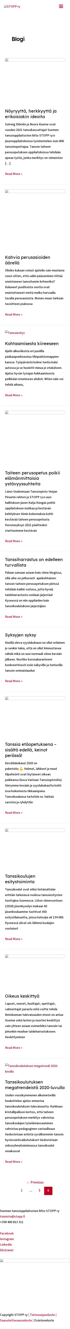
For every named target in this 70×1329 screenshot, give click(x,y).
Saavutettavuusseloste (16, 1320)
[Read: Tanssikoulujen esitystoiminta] (35, 848)
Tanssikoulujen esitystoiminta (20, 878)
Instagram (7, 1239)
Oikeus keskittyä (22, 996)
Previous (35, 1182)
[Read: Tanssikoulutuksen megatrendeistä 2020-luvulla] (35, 1068)
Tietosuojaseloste (42, 1314)
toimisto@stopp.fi (12, 1216)
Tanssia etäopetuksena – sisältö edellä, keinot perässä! (30, 749)
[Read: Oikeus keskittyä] (35, 971)
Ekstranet (6, 1250)
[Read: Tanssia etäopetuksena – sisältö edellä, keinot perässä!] (35, 716)
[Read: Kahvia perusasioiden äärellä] (35, 219)
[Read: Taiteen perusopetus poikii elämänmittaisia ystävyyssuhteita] (35, 437)
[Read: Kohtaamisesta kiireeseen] (15, 332)
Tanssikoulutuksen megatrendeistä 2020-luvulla (35, 1084)
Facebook (7, 1233)
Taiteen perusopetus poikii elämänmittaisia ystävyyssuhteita (32, 478)
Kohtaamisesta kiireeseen (32, 343)
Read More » (13, 173)
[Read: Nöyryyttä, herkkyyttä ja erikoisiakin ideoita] (35, 80)
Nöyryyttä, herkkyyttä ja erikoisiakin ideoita (31, 113)
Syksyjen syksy (20, 635)
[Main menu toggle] (61, 6)
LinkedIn (6, 1244)
